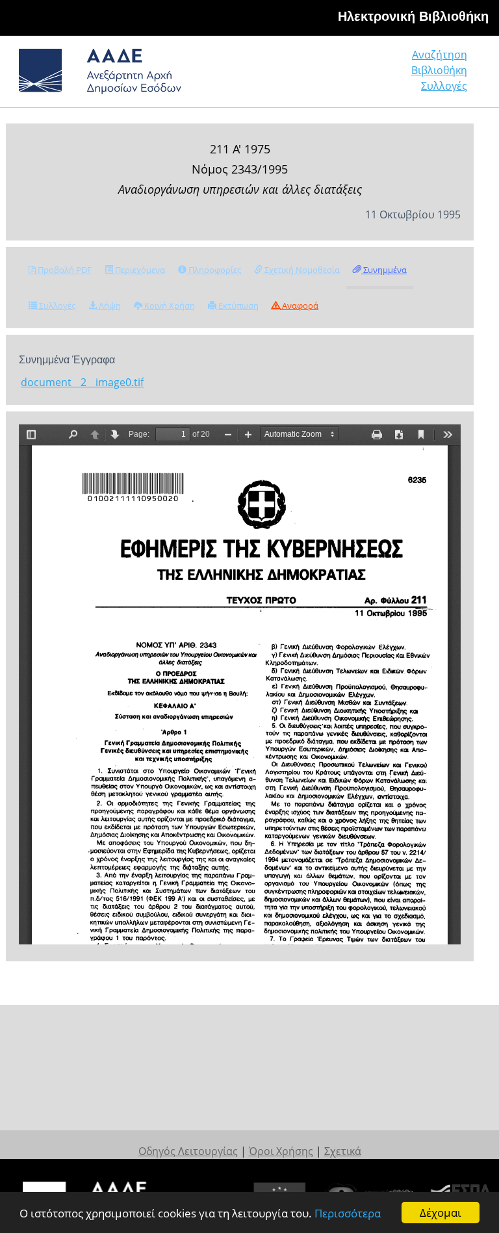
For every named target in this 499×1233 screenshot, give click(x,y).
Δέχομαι (440, 1212)
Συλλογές (444, 86)
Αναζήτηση (439, 54)
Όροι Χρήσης (281, 1151)
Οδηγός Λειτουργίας (188, 1151)
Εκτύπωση (237, 305)
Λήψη (109, 305)
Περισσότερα (347, 1213)
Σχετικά (342, 1151)
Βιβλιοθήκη (439, 70)
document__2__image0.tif (82, 382)
